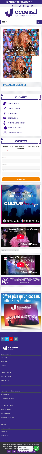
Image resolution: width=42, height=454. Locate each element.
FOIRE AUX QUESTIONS (7, 405)
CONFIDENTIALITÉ (5, 413)
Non (14, 451)
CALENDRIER (4, 424)
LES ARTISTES (4, 435)
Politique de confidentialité (26, 451)
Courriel (5, 164)
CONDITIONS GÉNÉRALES (7, 417)
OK (9, 451)
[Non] (40, 448)
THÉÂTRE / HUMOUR (6, 372)
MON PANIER (4, 358)
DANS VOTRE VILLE (5, 428)
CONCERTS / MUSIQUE (7, 376)
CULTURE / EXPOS (5, 384)
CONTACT (3, 365)
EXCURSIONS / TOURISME (7, 398)
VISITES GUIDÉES (5, 395)
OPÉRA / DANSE (5, 380)
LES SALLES (4, 432)
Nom (4, 157)
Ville (4, 171)
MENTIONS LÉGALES (6, 409)
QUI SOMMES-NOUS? (6, 354)
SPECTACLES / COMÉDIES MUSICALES (10, 391)
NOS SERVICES (4, 361)
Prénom (5, 151)
